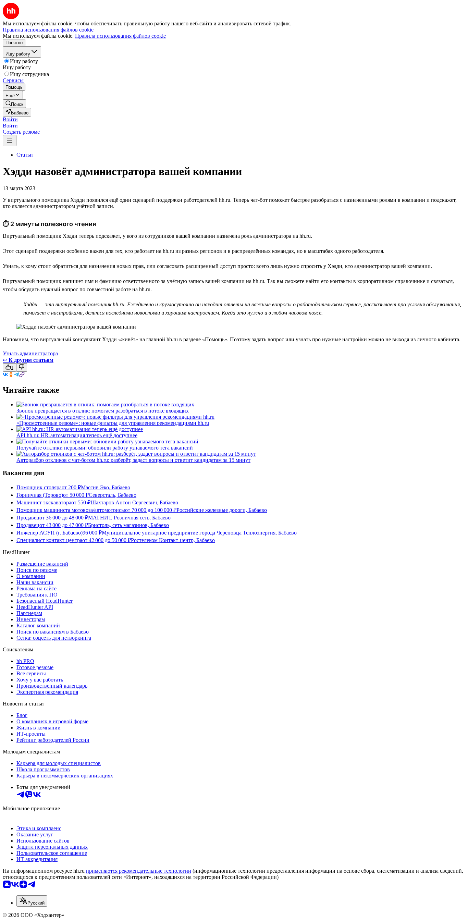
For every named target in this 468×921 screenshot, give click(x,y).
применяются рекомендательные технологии (138, 871)
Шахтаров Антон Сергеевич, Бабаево (134, 502)
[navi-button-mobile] (9, 140)
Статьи (24, 155)
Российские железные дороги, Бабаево (221, 510)
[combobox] (31, 901)
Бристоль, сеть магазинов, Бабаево (128, 525)
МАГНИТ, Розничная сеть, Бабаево (129, 517)
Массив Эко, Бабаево (105, 487)
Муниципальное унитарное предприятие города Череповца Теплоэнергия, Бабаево (199, 533)
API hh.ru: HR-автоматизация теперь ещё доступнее (76, 435)
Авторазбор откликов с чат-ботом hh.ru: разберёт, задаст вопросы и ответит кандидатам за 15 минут (133, 460)
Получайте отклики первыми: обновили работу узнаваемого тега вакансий (104, 448)
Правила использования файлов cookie (120, 36)
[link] (14, 103)
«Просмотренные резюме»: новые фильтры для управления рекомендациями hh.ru (112, 423)
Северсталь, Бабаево (112, 495)
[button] (10, 119)
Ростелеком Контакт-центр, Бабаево (173, 540)
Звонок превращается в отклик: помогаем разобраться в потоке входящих (102, 411)
